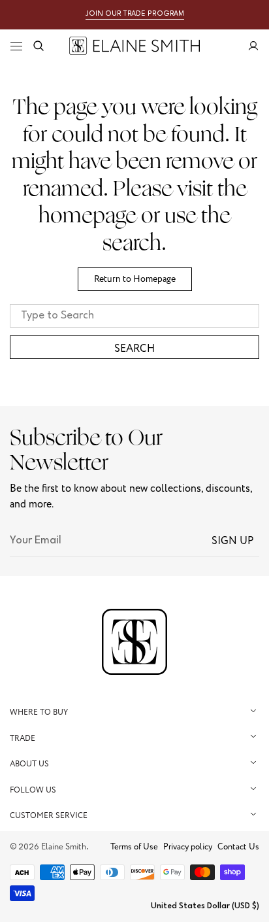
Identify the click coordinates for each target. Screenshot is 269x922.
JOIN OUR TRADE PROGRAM (135, 14)
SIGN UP (233, 541)
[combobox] (134, 316)
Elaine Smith (63, 847)
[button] (16, 45)
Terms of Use (134, 847)
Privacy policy (187, 847)
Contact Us (238, 847)
